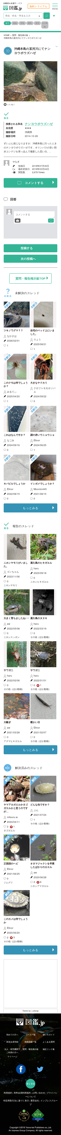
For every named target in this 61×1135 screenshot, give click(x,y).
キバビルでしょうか (14, 483)
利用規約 (8, 1092)
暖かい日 (35, 722)
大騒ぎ (7, 722)
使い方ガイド (49, 1034)
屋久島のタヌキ (38, 618)
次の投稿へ (28, 258)
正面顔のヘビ (11, 863)
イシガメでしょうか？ (42, 483)
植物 (15, 23)
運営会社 (34, 1100)
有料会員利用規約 (22, 1092)
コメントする (34, 182)
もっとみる (30, 508)
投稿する (27, 248)
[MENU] (55, 3)
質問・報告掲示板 (20, 35)
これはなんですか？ (14, 434)
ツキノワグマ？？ (13, 330)
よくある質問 (49, 1041)
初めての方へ (12, 1034)
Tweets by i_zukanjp (30, 1011)
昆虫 (37, 23)
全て (7, 23)
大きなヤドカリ (38, 382)
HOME (7, 35)
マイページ (12, 1056)
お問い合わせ (38, 1092)
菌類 (30, 23)
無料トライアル (38, 6)
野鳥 (22, 23)
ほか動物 (45, 25)
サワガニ (8, 670)
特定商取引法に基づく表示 (16, 1100)
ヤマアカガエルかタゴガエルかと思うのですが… (16, 808)
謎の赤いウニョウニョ (42, 434)
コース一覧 (30, 1034)
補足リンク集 (49, 1049)
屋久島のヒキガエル (41, 562)
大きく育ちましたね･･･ (16, 618)
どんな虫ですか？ (40, 804)
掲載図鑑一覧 (30, 1041)
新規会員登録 (12, 1041)
